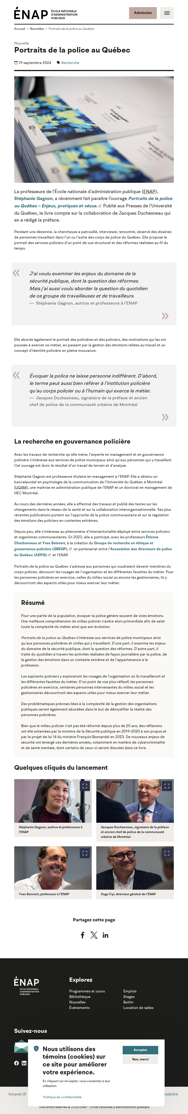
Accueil (19, 29)
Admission (143, 13)
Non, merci (140, 1059)
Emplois (129, 991)
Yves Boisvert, (54, 543)
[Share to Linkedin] (105, 935)
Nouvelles (37, 29)
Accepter (140, 1050)
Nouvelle (21, 43)
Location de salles (138, 1007)
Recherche (70, 62)
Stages (129, 996)
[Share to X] (94, 935)
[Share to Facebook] (82, 935)
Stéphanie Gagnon (33, 199)
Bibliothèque (80, 996)
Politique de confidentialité (62, 1097)
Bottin (128, 1002)
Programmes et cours (87, 991)
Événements (79, 1007)
